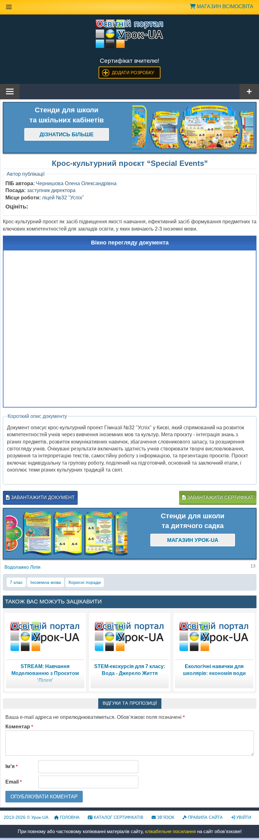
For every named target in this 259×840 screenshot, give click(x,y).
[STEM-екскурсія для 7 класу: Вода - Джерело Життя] (129, 636)
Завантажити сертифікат (219, 497)
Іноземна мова (45, 582)
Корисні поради (85, 582)
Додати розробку (133, 72)
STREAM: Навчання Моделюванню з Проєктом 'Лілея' (45, 673)
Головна (69, 817)
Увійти (243, 817)
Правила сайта (205, 817)
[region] (193, 127)
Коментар (19, 726)
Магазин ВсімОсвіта (224, 6)
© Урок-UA (26, 817)
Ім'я (11, 766)
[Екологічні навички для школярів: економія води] (214, 636)
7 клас (16, 582)
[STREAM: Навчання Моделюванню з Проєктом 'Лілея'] (45, 636)
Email (13, 781)
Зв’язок (165, 817)
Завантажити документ (42, 497)
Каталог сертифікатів (118, 817)
